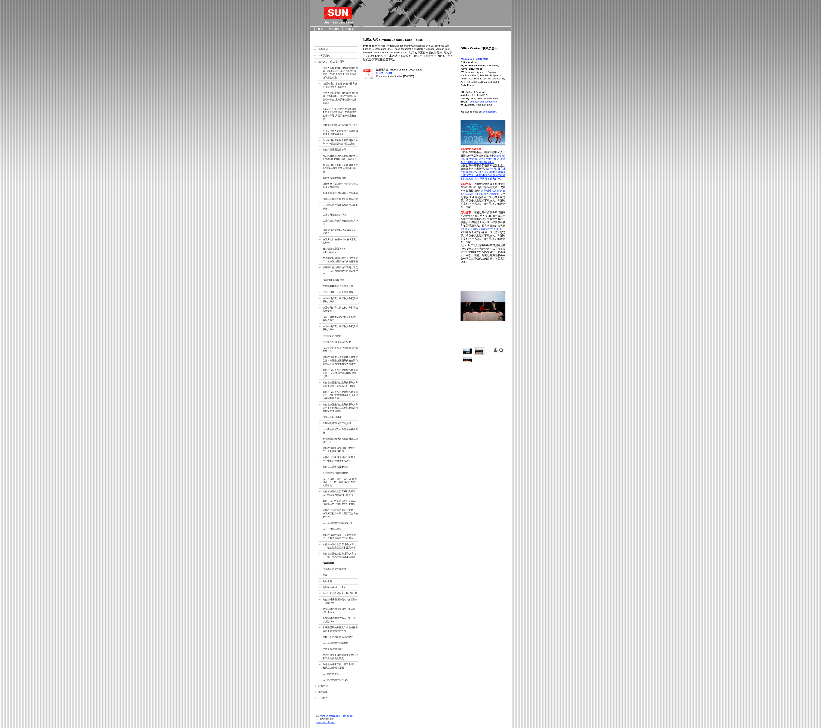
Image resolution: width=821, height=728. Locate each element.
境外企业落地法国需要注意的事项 (482, 228)
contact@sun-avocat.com (483, 101)
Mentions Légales (325, 722)
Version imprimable (330, 716)
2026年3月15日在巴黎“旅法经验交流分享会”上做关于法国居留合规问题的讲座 (483, 159)
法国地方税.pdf (384, 73)
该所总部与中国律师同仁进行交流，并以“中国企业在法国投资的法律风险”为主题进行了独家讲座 (483, 175)
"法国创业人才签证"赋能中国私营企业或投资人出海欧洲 (483, 192)
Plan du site (348, 716)
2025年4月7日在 (493, 168)
